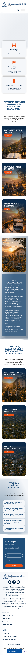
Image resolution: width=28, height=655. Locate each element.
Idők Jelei (5, 621)
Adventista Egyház (7, 615)
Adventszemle (6, 618)
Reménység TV (6, 633)
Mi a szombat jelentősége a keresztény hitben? (13, 503)
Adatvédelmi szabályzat (14, 644)
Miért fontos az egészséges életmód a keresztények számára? (13, 522)
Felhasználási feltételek (14, 646)
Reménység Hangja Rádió (9, 636)
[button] (18, 10)
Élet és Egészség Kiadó (9, 639)
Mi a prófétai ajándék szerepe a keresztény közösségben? (13, 515)
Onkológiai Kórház (7, 624)
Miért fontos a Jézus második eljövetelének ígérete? (13, 509)
